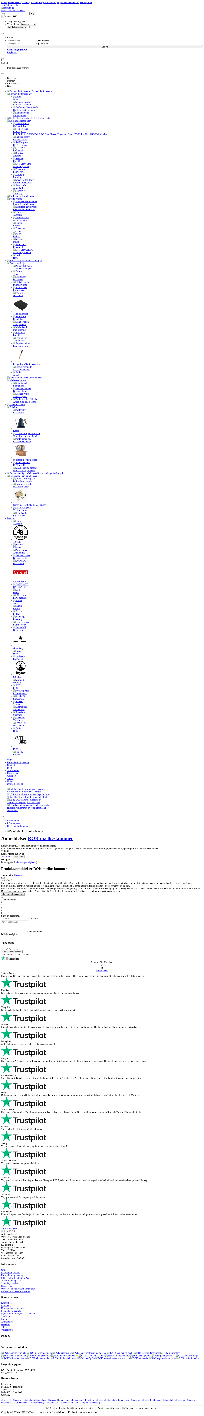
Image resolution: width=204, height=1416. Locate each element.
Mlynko (17, 241)
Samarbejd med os (10, 1283)
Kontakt (35, 2)
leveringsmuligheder (26, 862)
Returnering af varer (10, 1272)
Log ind (105, 47)
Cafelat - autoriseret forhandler (15, 1291)
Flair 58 (16, 134)
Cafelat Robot (19, 126)
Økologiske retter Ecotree (25, 460)
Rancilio (17, 161)
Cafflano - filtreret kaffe (24, 110)
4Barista (17, 542)
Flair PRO (39, 134)
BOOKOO (18, 563)
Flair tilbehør (101, 134)
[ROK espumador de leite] (92, 1355)
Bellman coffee (20, 139)
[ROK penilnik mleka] (188, 1358)
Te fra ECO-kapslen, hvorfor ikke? (23, 802)
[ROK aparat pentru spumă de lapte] (89, 1353)
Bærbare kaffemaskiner (42, 91)
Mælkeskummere (34, 377)
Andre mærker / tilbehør (24, 402)
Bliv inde (17, 27)
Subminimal (18, 385)
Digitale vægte (20, 284)
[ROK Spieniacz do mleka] (120, 1353)
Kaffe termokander (22, 441)
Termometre (18, 340)
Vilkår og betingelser (11, 1280)
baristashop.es (81, 1402)
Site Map (5, 1316)
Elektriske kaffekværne (24, 209)
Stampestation (19, 324)
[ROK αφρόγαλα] (86, 1358)
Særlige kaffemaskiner (41, 118)
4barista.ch (192, 1400)
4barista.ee (180, 1400)
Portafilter (17, 335)
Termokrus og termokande (25, 436)
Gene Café (18, 630)
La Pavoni (18, 150)
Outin (16, 99)
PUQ (15, 688)
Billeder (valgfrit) (9, 934)
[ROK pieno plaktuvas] (164, 1355)
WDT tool (18, 295)
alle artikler (12, 810)
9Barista (17, 155)
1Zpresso (17, 215)
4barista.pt (136, 1400)
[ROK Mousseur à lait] (39, 1358)
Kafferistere (18, 412)
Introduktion (13, 820)
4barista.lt (169, 1400)
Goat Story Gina (21, 166)
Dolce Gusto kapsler (22, 481)
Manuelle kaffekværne (23, 204)
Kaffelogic (18, 749)
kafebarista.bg (52, 1402)
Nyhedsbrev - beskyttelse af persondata (19, 1313)
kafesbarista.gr (37, 1402)
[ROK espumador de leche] (163, 1358)
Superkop (17, 193)
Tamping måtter (20, 313)
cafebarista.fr (7, 1402)
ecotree (16, 603)
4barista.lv (158, 1400)
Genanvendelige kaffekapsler (51, 473)
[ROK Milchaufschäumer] (147, 1353)
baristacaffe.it (67, 1402)
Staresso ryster (20, 396)
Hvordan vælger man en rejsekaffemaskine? (28, 807)
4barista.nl (101, 1400)
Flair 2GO (90, 134)
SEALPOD (18, 698)
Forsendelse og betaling (19, 2)
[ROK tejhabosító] (61, 1353)
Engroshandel (63, 2)
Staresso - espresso (22, 104)
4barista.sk (6, 1400)
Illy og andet (19, 515)
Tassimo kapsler (20, 510)
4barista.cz (18, 1400)
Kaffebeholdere (20, 465)
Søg (32, 13)
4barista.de (19, 875)
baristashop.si (96, 1402)
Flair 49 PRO (27, 134)
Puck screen (18, 290)
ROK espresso (20, 145)
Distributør (18, 279)
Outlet (89, 2)
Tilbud (83, 2)
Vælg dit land (13, 24)
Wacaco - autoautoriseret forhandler (18, 1288)
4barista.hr (90, 1400)
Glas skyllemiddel (21, 369)
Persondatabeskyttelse (11, 1311)
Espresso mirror (20, 346)
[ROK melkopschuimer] (39, 1355)
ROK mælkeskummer (17, 826)
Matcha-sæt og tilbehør (24, 470)
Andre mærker (20, 220)
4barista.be (113, 1400)
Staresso (17, 704)
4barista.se (124, 1400)
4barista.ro (41, 1400)
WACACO (18, 725)
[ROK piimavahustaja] (187, 1355)
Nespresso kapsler (21, 486)
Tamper (16, 274)
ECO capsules (20, 598)
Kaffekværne (28, 196)
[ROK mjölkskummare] (77, 1355)
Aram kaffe (18, 188)
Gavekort (74, 2)
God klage (6, 1305)
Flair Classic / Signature (56, 134)
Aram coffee (19, 552)
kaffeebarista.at (22, 1402)
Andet (16, 375)
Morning (17, 177)
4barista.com (77, 1400)
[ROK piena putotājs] (141, 1355)
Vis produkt (6, 856)
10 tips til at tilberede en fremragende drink (27, 797)
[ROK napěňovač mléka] (39, 1353)
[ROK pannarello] (139, 1358)
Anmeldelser (50, 2)
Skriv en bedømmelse (11, 952)
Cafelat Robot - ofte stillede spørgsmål (25, 791)
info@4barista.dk (9, 5)
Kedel (16, 431)
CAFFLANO (19, 587)
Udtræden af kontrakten (12, 1308)
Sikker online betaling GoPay (15, 1278)
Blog (41, 2)
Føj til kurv (18, 857)
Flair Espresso (19, 624)
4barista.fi (146, 1400)
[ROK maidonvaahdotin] (117, 1355)
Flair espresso (19, 131)
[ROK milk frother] (170, 1353)
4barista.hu (29, 1400)
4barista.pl (53, 1400)
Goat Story (18, 648)
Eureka (16, 225)
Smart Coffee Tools (22, 182)
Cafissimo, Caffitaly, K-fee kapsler (29, 505)
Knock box (18, 319)
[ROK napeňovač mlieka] (14, 1353)
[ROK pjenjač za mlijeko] (14, 1355)
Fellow (16, 236)
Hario (16, 258)
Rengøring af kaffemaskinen (26, 364)
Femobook (18, 247)
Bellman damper (21, 391)
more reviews (102, 970)
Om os (4, 2)
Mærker (11, 518)
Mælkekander (19, 330)
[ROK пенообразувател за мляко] (112, 1358)
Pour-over (18, 172)
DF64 (16, 592)
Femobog (17, 619)
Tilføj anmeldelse (9, 1228)
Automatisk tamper (22, 268)
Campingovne (19, 115)
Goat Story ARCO (22, 252)
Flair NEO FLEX (76, 134)
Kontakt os (6, 1303)
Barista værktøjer (34, 260)
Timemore (18, 231)
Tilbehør (21, 404)
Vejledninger (7, 1329)
